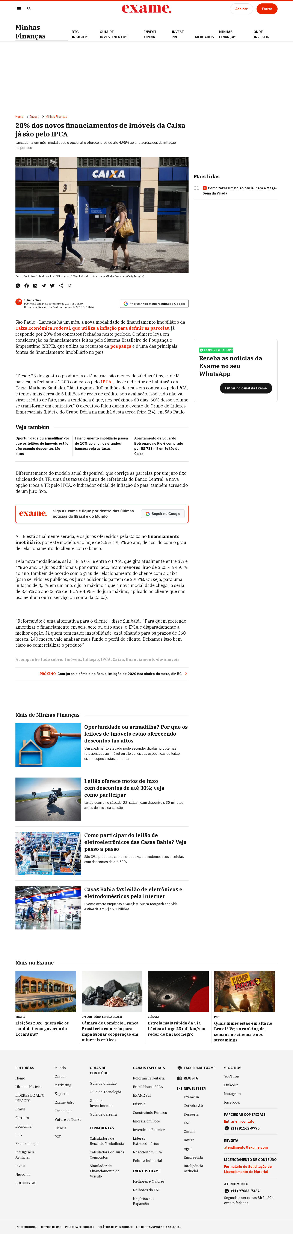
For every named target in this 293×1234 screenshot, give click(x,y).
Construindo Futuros (150, 1112)
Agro (188, 1149)
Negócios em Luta (147, 1152)
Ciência (61, 1128)
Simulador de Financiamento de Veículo (104, 1171)
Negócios (22, 1174)
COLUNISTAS (25, 1183)
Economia (23, 1126)
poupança (120, 346)
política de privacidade (115, 1227)
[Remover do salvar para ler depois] (69, 285)
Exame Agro (64, 1102)
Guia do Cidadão (103, 1083)
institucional (26, 1227)
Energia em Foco (146, 1121)
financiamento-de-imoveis (152, 659)
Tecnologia (63, 1111)
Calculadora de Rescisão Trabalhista (107, 1141)
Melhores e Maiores (149, 1181)
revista (191, 1078)
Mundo (60, 1068)
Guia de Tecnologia (105, 1092)
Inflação (91, 659)
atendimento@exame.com (246, 1147)
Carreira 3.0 (193, 1106)
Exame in (191, 1097)
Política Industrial (147, 1161)
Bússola (139, 1104)
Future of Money (68, 1119)
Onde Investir (261, 34)
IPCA (106, 382)
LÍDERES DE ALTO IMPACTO (29, 1098)
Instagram (232, 1094)
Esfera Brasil (112, 1016)
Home (19, 117)
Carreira (22, 1118)
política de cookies (79, 1227)
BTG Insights (80, 34)
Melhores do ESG (146, 1190)
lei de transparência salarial (158, 1227)
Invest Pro (178, 34)
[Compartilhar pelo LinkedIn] (35, 285)
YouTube (231, 1076)
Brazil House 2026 (148, 1087)
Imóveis (73, 659)
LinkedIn (231, 1085)
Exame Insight (27, 1143)
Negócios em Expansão (143, 1201)
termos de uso (51, 1227)
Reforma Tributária (149, 1078)
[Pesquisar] (29, 9)
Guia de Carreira (103, 1114)
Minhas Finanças (30, 31)
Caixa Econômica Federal (42, 328)
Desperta (191, 1114)
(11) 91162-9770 (245, 1128)
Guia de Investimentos (113, 34)
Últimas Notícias (28, 1087)
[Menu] (18, 9)
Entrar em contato (239, 1121)
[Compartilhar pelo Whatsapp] (18, 285)
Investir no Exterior (149, 1130)
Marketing (63, 1085)
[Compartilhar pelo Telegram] (43, 285)
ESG (18, 1135)
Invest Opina (150, 34)
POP (58, 1136)
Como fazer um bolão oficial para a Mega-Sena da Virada (240, 190)
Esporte (61, 1094)
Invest (34, 117)
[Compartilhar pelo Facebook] (26, 285)
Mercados (204, 37)
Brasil (20, 1109)
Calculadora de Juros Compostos (107, 1154)
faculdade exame (199, 1068)
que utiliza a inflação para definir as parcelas (120, 328)
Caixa (118, 659)
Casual (60, 1076)
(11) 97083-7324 (245, 1191)
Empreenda (193, 1157)
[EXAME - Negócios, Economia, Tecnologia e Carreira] (146, 8)
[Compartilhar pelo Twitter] (52, 285)
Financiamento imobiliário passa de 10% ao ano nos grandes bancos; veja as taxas (101, 443)
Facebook (232, 1102)
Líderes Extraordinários (146, 1141)
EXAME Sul (142, 1095)
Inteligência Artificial (25, 1154)
